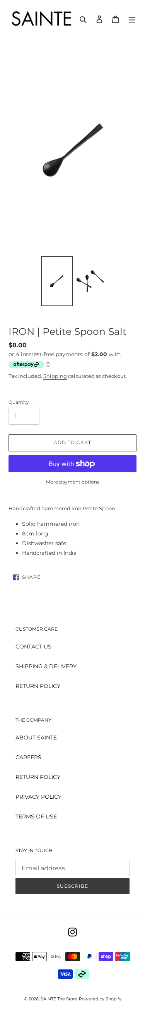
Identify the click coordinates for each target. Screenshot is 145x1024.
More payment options (72, 482)
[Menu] (132, 19)
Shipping (55, 376)
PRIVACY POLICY (38, 796)
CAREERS (28, 757)
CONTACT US (33, 646)
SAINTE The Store (59, 999)
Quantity (19, 402)
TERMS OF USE (36, 816)
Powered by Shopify (100, 999)
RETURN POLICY (37, 686)
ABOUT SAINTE (36, 737)
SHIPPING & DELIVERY (46, 666)
